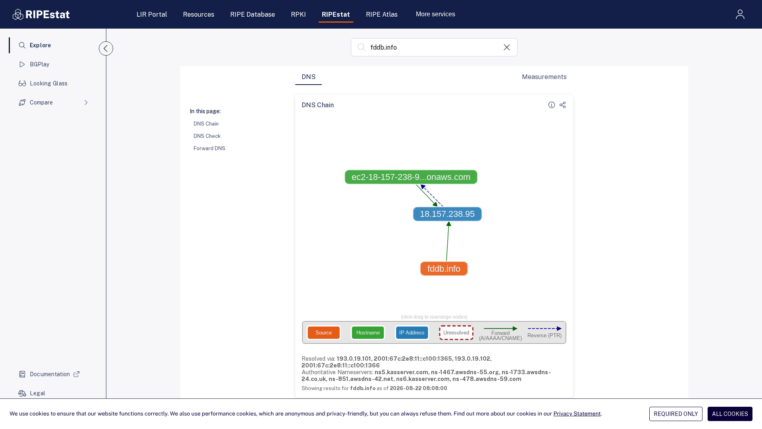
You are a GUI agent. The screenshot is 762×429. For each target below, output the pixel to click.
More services (435, 14)
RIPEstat (336, 14)
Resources (198, 14)
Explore (40, 45)
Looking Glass (49, 83)
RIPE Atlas (382, 14)
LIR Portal (152, 14)
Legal (37, 393)
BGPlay (40, 64)
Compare (41, 102)
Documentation (50, 374)
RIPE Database (252, 14)
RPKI (298, 14)
